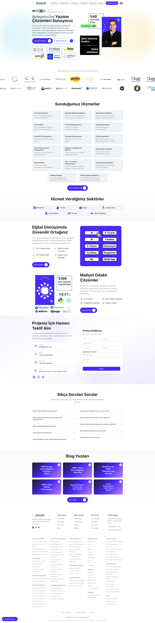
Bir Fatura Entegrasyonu (38, 581)
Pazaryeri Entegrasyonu (58, 585)
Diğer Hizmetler (111, 564)
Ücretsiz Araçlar (111, 538)
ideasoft (90, 549)
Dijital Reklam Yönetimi (76, 565)
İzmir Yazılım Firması (111, 604)
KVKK (92, 612)
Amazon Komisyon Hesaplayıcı (114, 549)
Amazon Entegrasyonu (57, 593)
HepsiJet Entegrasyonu (38, 601)
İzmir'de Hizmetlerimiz (112, 598)
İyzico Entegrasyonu (56, 541)
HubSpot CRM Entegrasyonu (76, 544)
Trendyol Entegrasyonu (57, 588)
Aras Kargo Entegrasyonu (39, 588)
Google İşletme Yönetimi (112, 589)
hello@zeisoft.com (114, 526)
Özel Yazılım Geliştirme (112, 569)
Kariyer (76, 525)
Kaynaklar (74, 3)
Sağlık (89, 577)
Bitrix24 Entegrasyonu (75, 547)
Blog (58, 528)
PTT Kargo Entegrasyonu (38, 598)
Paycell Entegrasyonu (56, 547)
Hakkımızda (84, 3)
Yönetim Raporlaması (37, 564)
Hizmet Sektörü (92, 583)
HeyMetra (94, 522)
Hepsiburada (91, 557)
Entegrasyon (64, 3)
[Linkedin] (33, 527)
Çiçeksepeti (91, 565)
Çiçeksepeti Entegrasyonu (58, 598)
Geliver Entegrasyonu (37, 606)
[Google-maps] (39, 527)
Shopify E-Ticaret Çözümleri (39, 541)
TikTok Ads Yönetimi (74, 573)
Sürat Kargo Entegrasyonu (39, 596)
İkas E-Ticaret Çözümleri (38, 549)
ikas (89, 547)
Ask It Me (94, 525)
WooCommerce (92, 541)
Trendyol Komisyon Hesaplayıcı (114, 541)
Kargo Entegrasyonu (38, 585)
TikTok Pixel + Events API (76, 586)
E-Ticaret (90, 575)
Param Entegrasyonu (56, 549)
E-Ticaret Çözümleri (38, 538)
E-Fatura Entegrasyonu (39, 575)
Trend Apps (95, 528)
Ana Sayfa (60, 518)
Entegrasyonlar (92, 538)
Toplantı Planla (112, 3)
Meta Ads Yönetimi (74, 571)
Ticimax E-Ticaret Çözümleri (39, 551)
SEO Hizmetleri (110, 581)
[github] (39, 377)
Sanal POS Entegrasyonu (58, 538)
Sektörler (60, 525)
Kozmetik (90, 585)
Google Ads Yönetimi (74, 568)
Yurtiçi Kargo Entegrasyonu (39, 590)
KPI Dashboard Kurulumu (38, 561)
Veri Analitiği (36, 558)
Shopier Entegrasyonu (56, 552)
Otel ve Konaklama (93, 588)
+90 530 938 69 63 (114, 530)
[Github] (36, 527)
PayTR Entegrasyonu (56, 544)
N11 (89, 562)
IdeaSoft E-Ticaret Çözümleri (39, 554)
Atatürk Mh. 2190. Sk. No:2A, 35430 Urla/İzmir (115, 521)
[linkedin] (34, 377)
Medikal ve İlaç (92, 580)
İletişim (101, 3)
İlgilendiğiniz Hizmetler (90, 352)
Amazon (90, 560)
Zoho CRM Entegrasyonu (75, 541)
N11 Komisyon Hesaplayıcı (113, 557)
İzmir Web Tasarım (111, 601)
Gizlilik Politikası (66, 612)
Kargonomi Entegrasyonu (38, 604)
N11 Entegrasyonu (55, 596)
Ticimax (90, 552)
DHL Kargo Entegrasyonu (38, 593)
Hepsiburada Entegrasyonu (58, 590)
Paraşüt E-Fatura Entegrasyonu (40, 578)
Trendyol (90, 554)
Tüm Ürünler (95, 518)
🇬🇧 (121, 3)
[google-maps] (43, 377)
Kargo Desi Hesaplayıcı (112, 554)
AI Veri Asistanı (36, 566)
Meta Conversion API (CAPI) (76, 583)
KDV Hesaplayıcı (110, 551)
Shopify (90, 544)
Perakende (90, 572)
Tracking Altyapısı (74, 577)
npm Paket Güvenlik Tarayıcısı (114, 559)
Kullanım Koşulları (81, 612)
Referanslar (93, 3)
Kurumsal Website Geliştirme (113, 566)
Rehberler (91, 592)
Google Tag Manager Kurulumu (77, 580)
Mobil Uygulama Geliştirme (113, 591)
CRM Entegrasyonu (75, 538)
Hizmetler (54, 3)
